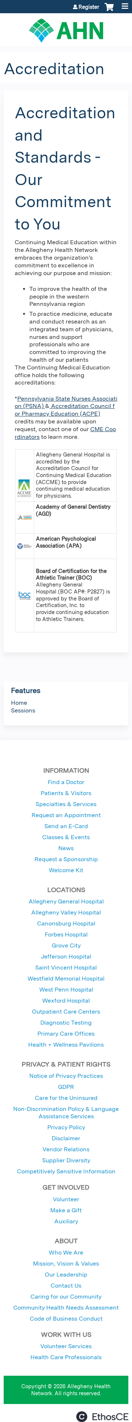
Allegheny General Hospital (66, 901)
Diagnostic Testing (66, 1022)
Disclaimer (66, 1138)
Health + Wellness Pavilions (66, 1044)
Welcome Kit (66, 870)
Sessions (23, 710)
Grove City (66, 945)
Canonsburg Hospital (66, 923)
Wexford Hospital (66, 1000)
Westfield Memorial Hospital (65, 978)
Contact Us (66, 1285)
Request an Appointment (66, 815)
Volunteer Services (66, 1346)
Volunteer (66, 1199)
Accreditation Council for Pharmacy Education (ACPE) (65, 410)
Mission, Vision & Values (66, 1263)
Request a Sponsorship (66, 859)
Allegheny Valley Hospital (66, 912)
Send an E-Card (66, 826)
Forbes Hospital (66, 934)
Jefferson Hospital (66, 956)
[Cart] (109, 10)
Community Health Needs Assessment (66, 1307)
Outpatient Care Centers (66, 1011)
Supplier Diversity (66, 1160)
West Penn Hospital (66, 989)
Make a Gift (66, 1210)
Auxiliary (66, 1221)
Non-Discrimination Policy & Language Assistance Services (66, 1112)
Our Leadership (66, 1274)
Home (19, 702)
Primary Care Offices (66, 1033)
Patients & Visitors (66, 793)
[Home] (66, 28)
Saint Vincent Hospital (66, 967)
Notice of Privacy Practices (66, 1075)
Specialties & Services (66, 804)
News (66, 848)
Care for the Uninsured (66, 1097)
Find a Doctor (66, 782)
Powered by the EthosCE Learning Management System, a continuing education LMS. (102, 1416)
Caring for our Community (66, 1296)
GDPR (66, 1086)
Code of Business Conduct (66, 1318)
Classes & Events (66, 837)
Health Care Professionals (66, 1357)
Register (88, 7)
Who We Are (66, 1252)
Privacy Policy (66, 1127)
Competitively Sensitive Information (66, 1171)
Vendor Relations (66, 1149)
